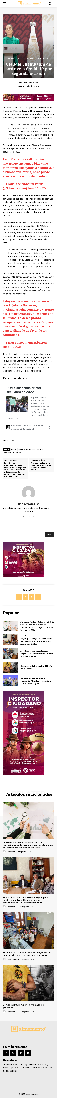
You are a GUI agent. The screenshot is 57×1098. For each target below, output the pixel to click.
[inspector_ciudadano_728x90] (28, 100)
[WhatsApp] (38, 597)
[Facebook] (24, 516)
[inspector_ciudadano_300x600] (23, 774)
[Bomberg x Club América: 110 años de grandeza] (10, 667)
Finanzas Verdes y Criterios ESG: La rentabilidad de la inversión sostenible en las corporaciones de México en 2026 (37, 626)
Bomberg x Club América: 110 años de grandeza (36, 667)
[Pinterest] (31, 597)
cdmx (13, 449)
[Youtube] (28, 1053)
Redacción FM (12, 907)
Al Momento (15, 59)
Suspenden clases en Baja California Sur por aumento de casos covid (41, 466)
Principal (43, 59)
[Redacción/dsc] (28, 492)
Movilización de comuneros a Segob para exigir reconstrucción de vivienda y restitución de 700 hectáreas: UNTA (36, 639)
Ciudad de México (11, 111)
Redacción (11, 852)
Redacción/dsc (31, 82)
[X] (33, 516)
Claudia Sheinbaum (26, 449)
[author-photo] (4, 851)
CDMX (30, 59)
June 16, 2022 (37, 188)
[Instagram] (29, 516)
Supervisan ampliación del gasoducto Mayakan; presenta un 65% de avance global (36, 681)
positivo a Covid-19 (20, 114)
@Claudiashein (14, 309)
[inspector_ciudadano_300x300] (23, 576)
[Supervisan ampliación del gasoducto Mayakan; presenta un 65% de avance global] (10, 680)
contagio (41, 449)
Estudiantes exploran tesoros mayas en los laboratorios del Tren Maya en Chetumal (36, 653)
